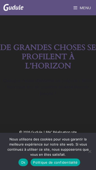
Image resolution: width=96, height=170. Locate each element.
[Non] (89, 151)
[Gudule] (13, 7)
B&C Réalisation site (61, 132)
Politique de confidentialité (55, 162)
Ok (23, 162)
